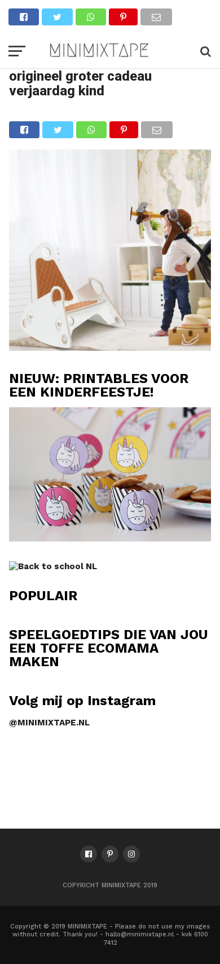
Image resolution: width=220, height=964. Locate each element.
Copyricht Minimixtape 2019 (110, 885)
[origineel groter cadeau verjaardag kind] (110, 347)
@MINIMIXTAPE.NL (49, 723)
